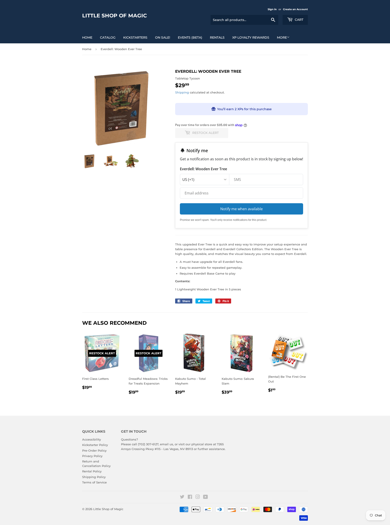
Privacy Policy (92, 456)
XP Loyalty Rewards (250, 37)
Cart (298, 20)
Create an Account (295, 9)
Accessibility (91, 439)
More (282, 37)
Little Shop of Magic (114, 15)
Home (87, 37)
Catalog (108, 37)
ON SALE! (162, 37)
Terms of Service (94, 482)
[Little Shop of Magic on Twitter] (182, 497)
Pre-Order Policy (94, 450)
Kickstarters (135, 37)
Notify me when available (241, 208)
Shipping (182, 92)
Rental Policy (92, 471)
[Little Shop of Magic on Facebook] (190, 497)
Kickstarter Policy (95, 445)
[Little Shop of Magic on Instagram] (197, 497)
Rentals (217, 37)
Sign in (272, 9)
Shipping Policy (94, 477)
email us (166, 444)
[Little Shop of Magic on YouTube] (205, 497)
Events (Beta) (190, 37)
